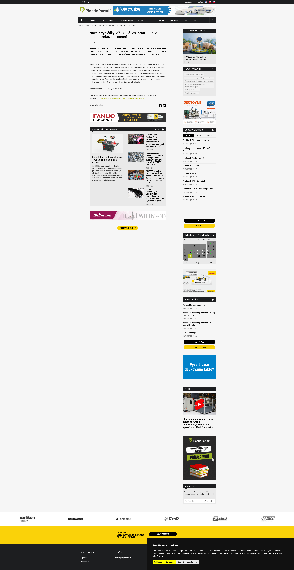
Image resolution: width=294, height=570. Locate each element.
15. (209, 249)
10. (185, 249)
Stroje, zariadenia (206, 78)
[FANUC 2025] (128, 118)
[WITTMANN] (128, 216)
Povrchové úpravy (191, 78)
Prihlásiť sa (199, 2)
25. (190, 256)
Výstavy (162, 20)
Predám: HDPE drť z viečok (194, 181)
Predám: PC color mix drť (193, 158)
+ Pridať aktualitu (128, 228)
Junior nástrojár (189, 333)
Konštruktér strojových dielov (195, 305)
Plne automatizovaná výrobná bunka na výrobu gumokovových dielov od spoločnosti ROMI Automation (198, 423)
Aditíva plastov (190, 81)
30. (213, 256)
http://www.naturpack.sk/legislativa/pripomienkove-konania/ (120, 98)
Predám (210, 135)
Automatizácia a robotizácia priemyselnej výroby (195, 85)
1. (208, 243)
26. (195, 256)
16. (213, 249)
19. (195, 253)
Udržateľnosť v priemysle (194, 75)
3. (185, 246)
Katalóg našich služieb (123, 558)
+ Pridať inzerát (199, 226)
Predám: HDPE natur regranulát (196, 196)
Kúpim (199, 135)
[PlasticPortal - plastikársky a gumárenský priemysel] (95, 11)
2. (213, 243)
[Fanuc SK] (199, 281)
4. (190, 246)
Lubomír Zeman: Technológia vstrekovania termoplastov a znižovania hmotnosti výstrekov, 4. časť (155, 140)
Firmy (101, 20)
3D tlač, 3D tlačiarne (192, 90)
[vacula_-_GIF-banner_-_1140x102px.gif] (164, 11)
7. (204, 246)
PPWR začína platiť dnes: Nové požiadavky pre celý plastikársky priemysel (195, 59)
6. (199, 246)
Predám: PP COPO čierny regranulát (198, 189)
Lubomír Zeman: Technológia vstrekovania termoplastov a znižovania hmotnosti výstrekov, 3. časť (155, 195)
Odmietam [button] (170, 562)
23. (213, 253)
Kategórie (91, 20)
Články (140, 20)
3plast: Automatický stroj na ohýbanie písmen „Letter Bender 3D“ (107, 160)
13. (199, 249)
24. (185, 256)
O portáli (84, 558)
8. (208, 246)
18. (190, 253)
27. (199, 256)
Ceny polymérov (126, 20)
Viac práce (199, 342)
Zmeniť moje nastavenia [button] (187, 562)
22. (209, 253)
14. (204, 249)
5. (194, 246)
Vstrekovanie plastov (205, 81)
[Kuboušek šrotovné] (199, 112)
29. (209, 256)
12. (195, 249)
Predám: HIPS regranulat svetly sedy (198, 140)
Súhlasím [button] (158, 562)
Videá (184, 20)
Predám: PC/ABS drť (191, 166)
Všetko (188, 135)
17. (185, 253)
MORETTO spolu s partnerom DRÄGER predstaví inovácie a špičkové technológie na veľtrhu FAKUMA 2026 (155, 177)
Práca (194, 20)
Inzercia (112, 20)
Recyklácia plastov (191, 93)
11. (190, 249)
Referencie (85, 561)
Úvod (79, 25)
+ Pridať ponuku (199, 347)
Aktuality (150, 20)
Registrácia (188, 2)
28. (204, 256)
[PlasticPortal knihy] (199, 458)
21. (204, 253)
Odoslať (210, 501)
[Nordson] (199, 369)
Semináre (174, 20)
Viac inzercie (199, 221)
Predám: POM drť (190, 173)
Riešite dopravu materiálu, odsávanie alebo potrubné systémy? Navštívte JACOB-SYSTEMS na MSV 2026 (115, 2)
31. (185, 259)
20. (199, 253)
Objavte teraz (163, 534)
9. (213, 246)
